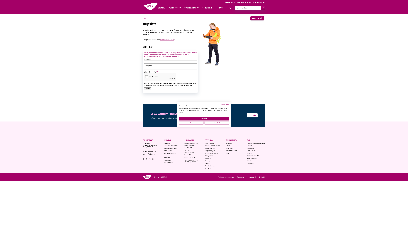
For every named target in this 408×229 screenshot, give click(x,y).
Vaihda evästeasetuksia (226, 177)
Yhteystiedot (250, 3)
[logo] (147, 179)
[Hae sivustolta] (263, 8)
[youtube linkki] (153, 159)
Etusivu (159, 8)
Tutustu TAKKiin (188, 155)
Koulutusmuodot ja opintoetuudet (189, 146)
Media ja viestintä (252, 158)
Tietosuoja (240, 177)
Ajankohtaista (229, 3)
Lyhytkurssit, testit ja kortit (171, 146)
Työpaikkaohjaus (210, 151)
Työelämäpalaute (210, 166)
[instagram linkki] (150, 159)
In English (261, 3)
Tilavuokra (208, 163)
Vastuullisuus (250, 148)
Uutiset (228, 146)
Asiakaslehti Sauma (231, 151)
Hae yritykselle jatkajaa (211, 153)
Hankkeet (249, 153)
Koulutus (173, 8)
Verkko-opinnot (168, 151)
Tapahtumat (229, 143)
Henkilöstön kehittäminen (212, 146)
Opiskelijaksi (189, 8)
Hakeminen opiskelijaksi (191, 143)
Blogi (227, 153)
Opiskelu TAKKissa (189, 152)
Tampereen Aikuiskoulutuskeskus (256, 143)
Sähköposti (148, 66)
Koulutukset (167, 143)
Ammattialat (167, 157)
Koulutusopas (167, 160)
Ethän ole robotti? (151, 72)
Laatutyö (249, 146)
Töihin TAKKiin (251, 151)
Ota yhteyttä (208, 168)
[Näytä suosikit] (230, 8)
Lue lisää (252, 115)
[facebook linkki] (144, 159)
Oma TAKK (240, 3)
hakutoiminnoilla (167, 39)
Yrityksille (206, 8)
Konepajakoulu (209, 161)
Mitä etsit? (148, 59)
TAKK (220, 8)
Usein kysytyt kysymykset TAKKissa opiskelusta (191, 161)
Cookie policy (225, 104)
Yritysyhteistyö (209, 156)
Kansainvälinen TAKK (253, 156)
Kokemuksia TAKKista (190, 157)
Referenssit (208, 158)
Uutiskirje (249, 161)
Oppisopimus (187, 150)
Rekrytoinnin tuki (210, 148)
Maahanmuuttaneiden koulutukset (170, 154)
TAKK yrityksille (209, 143)
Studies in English (168, 162)
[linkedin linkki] (147, 159)
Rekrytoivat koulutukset (170, 148)
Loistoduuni (229, 148)
